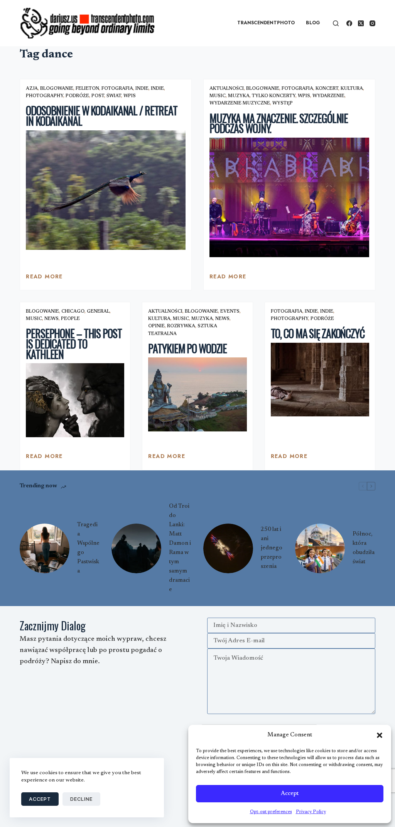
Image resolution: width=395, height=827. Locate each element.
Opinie (156, 326)
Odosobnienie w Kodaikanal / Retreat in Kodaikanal (101, 116)
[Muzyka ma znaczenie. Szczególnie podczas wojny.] (289, 197)
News (51, 319)
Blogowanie (56, 88)
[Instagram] (372, 23)
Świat (113, 96)
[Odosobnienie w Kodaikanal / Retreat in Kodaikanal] (106, 190)
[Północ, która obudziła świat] (320, 548)
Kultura (352, 88)
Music (217, 96)
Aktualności (226, 88)
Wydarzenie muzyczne (239, 103)
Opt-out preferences (271, 812)
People (70, 319)
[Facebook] (349, 23)
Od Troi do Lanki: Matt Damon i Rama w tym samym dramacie (180, 548)
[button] (379, 735)
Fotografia (117, 88)
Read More (44, 278)
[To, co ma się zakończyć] (320, 379)
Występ (282, 103)
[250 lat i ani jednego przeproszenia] (228, 548)
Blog (313, 22)
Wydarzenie (328, 96)
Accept (290, 794)
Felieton (87, 88)
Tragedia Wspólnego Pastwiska (88, 548)
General (98, 311)
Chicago (72, 311)
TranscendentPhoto (266, 22)
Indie (142, 88)
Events (230, 311)
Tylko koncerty (273, 96)
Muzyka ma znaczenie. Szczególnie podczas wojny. (278, 123)
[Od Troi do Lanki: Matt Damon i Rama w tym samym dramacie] (136, 548)
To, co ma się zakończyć (318, 333)
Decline (81, 799)
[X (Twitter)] (361, 23)
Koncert (327, 88)
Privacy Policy (311, 812)
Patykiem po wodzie (187, 348)
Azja (32, 88)
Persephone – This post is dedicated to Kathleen (74, 343)
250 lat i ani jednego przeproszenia (271, 548)
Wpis (129, 96)
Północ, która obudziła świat (364, 548)
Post (97, 96)
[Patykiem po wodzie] (197, 394)
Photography (44, 96)
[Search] (336, 23)
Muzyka (239, 96)
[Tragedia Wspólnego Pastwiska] (44, 548)
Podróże (77, 96)
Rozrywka (181, 326)
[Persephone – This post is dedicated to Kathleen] (75, 400)
